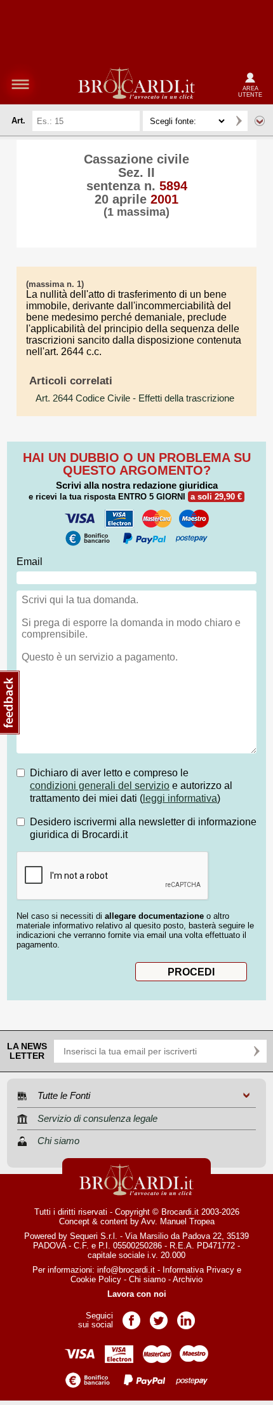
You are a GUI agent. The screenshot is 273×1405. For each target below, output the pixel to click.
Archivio (188, 1279)
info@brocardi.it (126, 1270)
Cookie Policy (95, 1279)
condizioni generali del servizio (100, 785)
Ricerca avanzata (260, 121)
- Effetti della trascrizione (135, 398)
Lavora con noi (136, 1294)
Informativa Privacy (198, 1270)
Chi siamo (147, 1279)
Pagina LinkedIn (186, 1316)
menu (20, 84)
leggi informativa (180, 798)
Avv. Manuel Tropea (178, 1221)
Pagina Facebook (131, 1316)
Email (30, 561)
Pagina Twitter (159, 1316)
